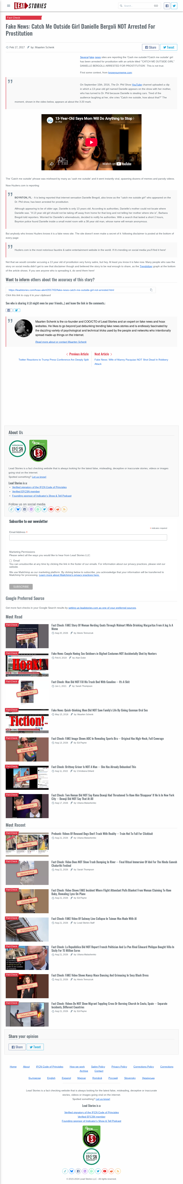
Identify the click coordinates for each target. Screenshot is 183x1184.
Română (97, 1078)
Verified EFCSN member (26, 491)
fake (91, 57)
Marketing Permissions (22, 551)
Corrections (166, 1066)
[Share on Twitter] (16, 310)
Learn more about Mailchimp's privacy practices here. (69, 575)
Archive (84, 1070)
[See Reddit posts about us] (58, 509)
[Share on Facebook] (9, 310)
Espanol (66, 1078)
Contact (99, 1070)
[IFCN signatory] (91, 1137)
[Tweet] (174, 5)
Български (35, 1078)
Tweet (170, 47)
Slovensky (130, 1078)
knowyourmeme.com (120, 72)
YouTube (137, 84)
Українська (148, 1078)
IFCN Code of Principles (49, 1066)
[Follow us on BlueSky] (18, 509)
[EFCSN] (91, 1156)
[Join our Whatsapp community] (38, 509)
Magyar (81, 1078)
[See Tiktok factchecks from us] (11, 509)
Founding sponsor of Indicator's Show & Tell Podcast (41, 495)
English (51, 1078)
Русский (113, 1078)
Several (84, 57)
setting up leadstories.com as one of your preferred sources (102, 607)
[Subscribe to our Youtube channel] (51, 509)
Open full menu (8, 6)
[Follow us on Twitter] (44, 509)
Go (156, 5)
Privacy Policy (119, 1066)
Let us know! (39, 476)
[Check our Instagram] (31, 509)
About (26, 1066)
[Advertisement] (91, 396)
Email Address (18, 532)
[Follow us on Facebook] (25, 509)
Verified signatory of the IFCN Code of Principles (39, 487)
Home (13, 1066)
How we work (77, 1066)
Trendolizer (146, 266)
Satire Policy (98, 1066)
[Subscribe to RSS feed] (64, 509)
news (98, 57)
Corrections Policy (143, 1066)
